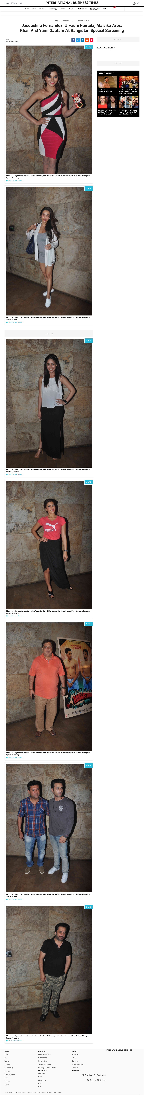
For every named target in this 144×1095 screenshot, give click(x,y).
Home (27, 9)
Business (42, 9)
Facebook (101, 1075)
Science (63, 9)
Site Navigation (78, 1064)
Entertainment (82, 9)
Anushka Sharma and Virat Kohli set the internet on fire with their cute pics (128, 112)
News (34, 9)
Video (105, 9)
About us (75, 1054)
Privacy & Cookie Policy (47, 1068)
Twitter (88, 1075)
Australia (41, 1073)
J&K (112, 9)
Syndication (42, 1061)
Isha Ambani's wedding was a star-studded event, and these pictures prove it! (128, 92)
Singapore (42, 1080)
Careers (75, 1061)
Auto (6, 1078)
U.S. (39, 1087)
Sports (71, 9)
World (7, 1061)
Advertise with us (44, 1054)
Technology (52, 9)
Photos (7, 1081)
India (6, 1054)
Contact (75, 1068)
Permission (42, 1058)
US (6, 1058)
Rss (91, 1080)
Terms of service (44, 1064)
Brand (74, 1058)
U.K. (39, 1083)
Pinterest (101, 1080)
